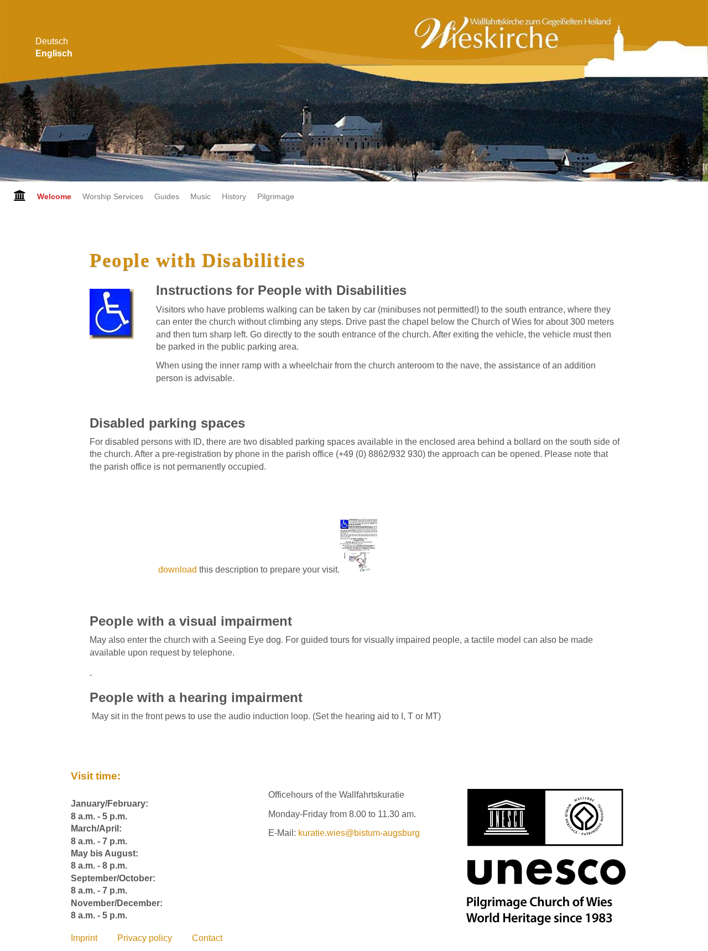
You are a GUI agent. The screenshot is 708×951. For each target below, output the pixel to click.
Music (200, 196)
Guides (166, 196)
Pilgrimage (275, 196)
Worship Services (112, 196)
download (178, 569)
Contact (207, 938)
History (234, 196)
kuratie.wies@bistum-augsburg (359, 833)
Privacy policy (144, 938)
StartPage (16, 196)
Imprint (84, 938)
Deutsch (51, 41)
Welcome (54, 196)
